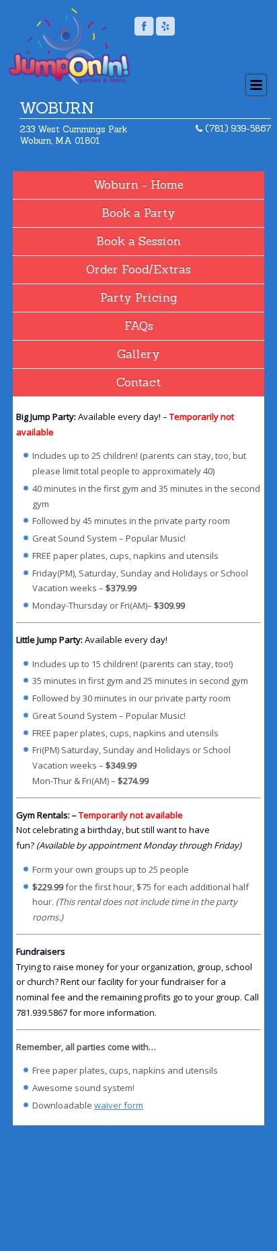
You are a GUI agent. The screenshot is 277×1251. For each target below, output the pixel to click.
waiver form (118, 1105)
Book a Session (138, 241)
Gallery (138, 354)
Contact (138, 382)
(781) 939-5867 (236, 128)
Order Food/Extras (138, 269)
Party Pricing (138, 297)
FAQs (138, 325)
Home (167, 184)
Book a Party (138, 213)
